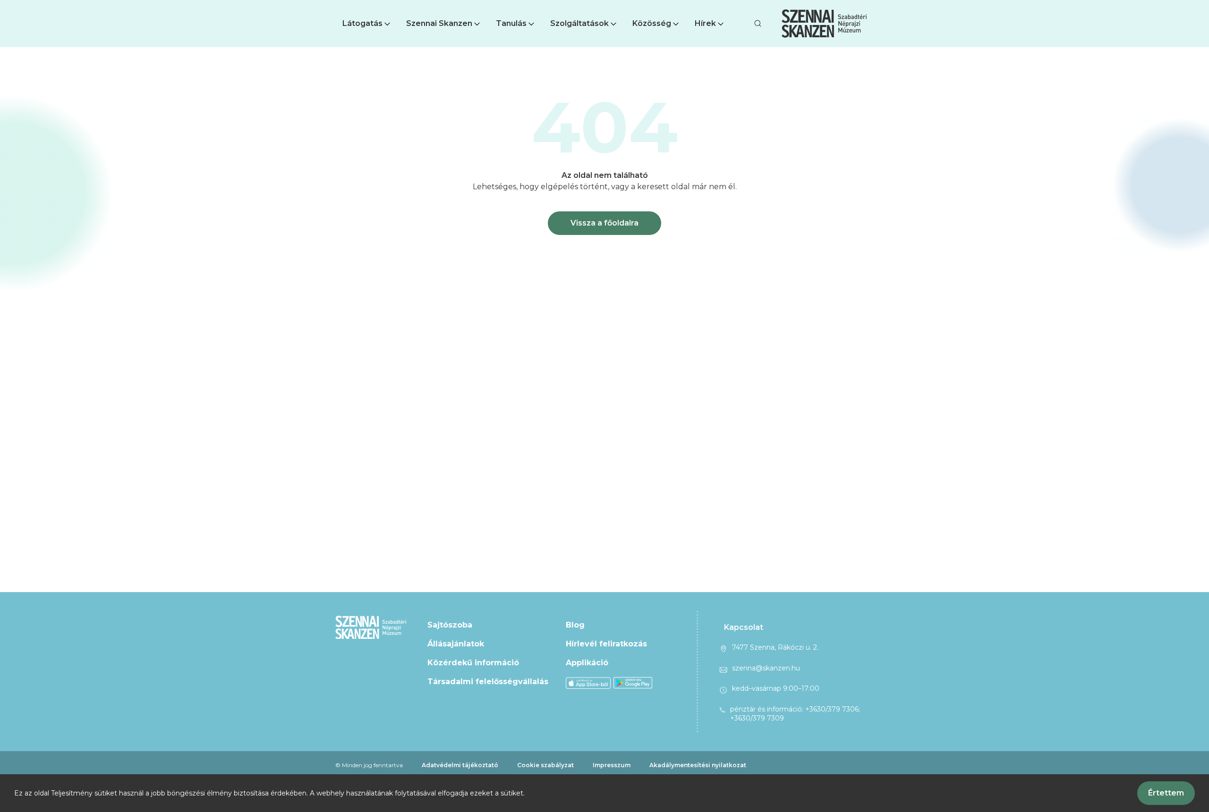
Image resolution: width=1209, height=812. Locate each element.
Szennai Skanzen (439, 23)
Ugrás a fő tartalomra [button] (41, 4)
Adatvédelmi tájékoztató (460, 765)
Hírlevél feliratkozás (606, 643)
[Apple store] (588, 682)
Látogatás (362, 23)
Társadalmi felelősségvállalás (487, 681)
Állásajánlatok (455, 643)
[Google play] (633, 682)
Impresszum (611, 765)
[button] (367, 23)
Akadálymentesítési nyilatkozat (697, 765)
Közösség (651, 23)
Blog (575, 624)
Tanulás (511, 23)
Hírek (705, 23)
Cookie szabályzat (545, 765)
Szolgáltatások (579, 23)
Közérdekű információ (473, 662)
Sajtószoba (449, 624)
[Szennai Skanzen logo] (824, 23)
